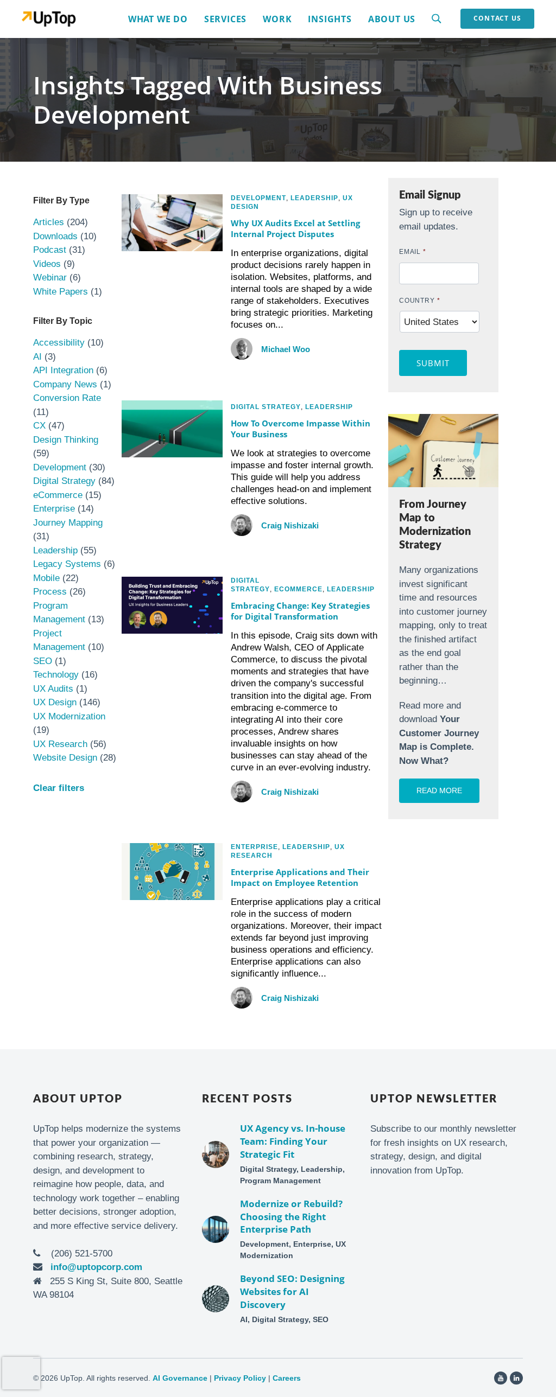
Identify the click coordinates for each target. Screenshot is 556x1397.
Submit (433, 363)
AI (37, 357)
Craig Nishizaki (290, 525)
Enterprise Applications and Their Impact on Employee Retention (300, 877)
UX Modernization (69, 716)
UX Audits (53, 689)
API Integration (63, 370)
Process (50, 591)
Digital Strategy (64, 481)
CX (39, 425)
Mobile (46, 578)
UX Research (60, 744)
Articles (48, 222)
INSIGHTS (329, 19)
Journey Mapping (68, 523)
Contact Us (497, 18)
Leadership (55, 550)
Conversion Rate (67, 398)
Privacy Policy (240, 1378)
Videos (47, 264)
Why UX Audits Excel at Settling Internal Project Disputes (295, 228)
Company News (65, 384)
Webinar (50, 277)
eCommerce (58, 495)
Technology (56, 674)
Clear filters (58, 788)
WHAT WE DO (158, 19)
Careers (287, 1378)
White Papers (60, 291)
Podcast (49, 250)
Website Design (65, 757)
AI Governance (180, 1378)
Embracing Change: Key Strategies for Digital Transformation (300, 611)
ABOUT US (391, 19)
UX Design (55, 702)
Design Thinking (65, 440)
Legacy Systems (67, 564)
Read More (439, 790)
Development (59, 467)
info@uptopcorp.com (96, 1267)
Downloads (55, 236)
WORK (277, 19)
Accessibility (59, 342)
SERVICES (225, 19)
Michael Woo (285, 349)
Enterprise (54, 508)
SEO (42, 661)
